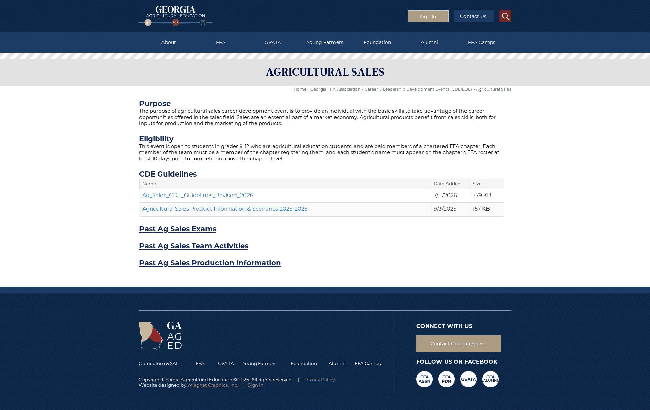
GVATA (273, 42)
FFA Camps (481, 42)
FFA (220, 42)
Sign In (255, 385)
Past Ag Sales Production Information (210, 262)
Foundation (377, 42)
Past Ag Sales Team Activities (193, 245)
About (168, 42)
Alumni (429, 42)
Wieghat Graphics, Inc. (212, 385)
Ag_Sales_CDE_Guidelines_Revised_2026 (197, 195)
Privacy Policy (319, 379)
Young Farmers (325, 42)
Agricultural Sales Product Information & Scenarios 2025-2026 (225, 209)
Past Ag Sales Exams (177, 228)
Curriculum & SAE (159, 363)
